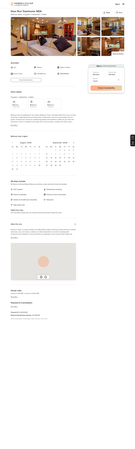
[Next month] (73, 143)
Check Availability (106, 88)
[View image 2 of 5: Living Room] (88, 26)
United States (27, 319)
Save (120, 13)
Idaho (33, 319)
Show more (14, 125)
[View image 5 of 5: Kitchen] (112, 46)
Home (12, 319)
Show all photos (118, 54)
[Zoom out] (45, 277)
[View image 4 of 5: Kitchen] (88, 46)
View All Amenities (26, 80)
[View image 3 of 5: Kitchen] (112, 26)
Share (108, 13)
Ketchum (38, 319)
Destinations (18, 319)
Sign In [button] (117, 4)
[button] (39, 165)
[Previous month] (12, 143)
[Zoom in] (41, 277)
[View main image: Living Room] (43, 36)
